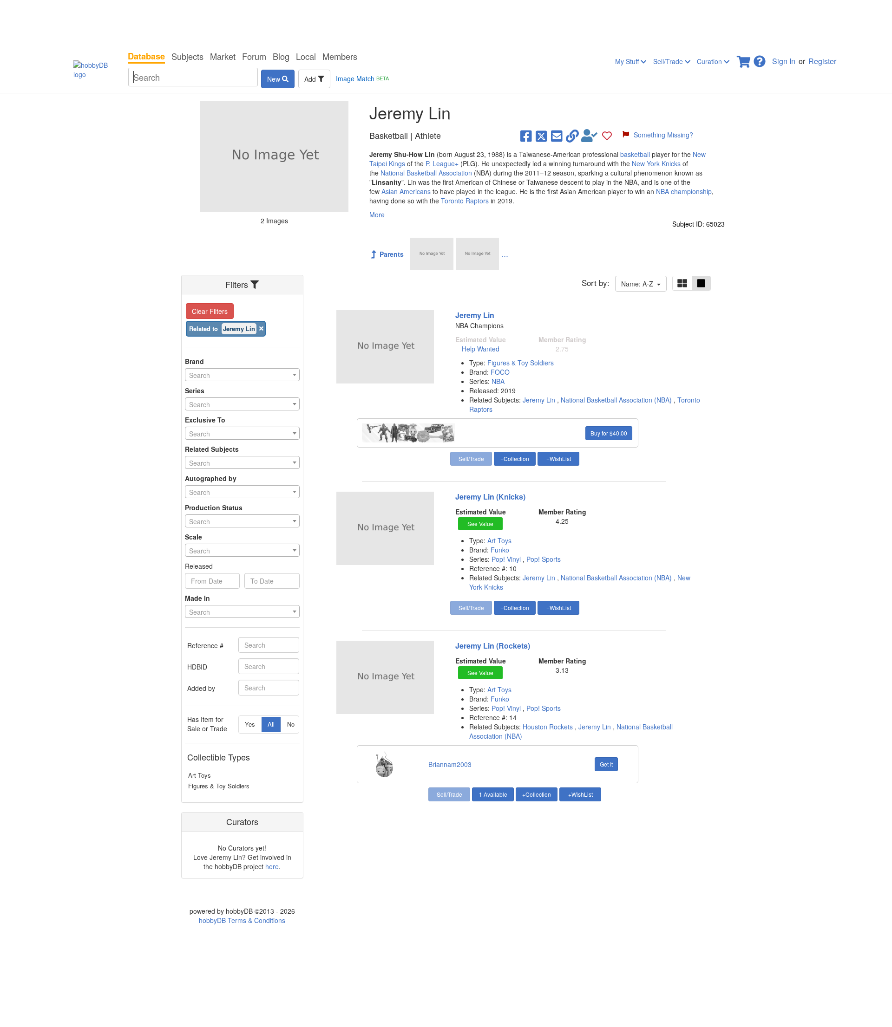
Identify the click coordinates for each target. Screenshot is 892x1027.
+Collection (514, 458)
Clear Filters (210, 311)
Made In (197, 598)
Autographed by (210, 478)
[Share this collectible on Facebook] (526, 135)
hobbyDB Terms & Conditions (242, 920)
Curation (710, 61)
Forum (254, 56)
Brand (194, 361)
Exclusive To (205, 419)
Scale (193, 536)
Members (339, 56)
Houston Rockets (548, 726)
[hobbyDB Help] (760, 58)
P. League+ (442, 163)
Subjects (187, 56)
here (272, 866)
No (291, 724)
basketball (635, 154)
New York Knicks (656, 163)
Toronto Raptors (465, 200)
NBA (498, 381)
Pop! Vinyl (507, 559)
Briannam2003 (450, 764)
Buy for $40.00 (608, 433)
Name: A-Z (639, 283)
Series (194, 390)
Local (306, 56)
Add (311, 79)
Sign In (783, 61)
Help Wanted (480, 348)
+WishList (558, 458)
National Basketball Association (426, 172)
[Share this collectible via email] (557, 135)
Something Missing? (663, 134)
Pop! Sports (543, 559)
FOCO (500, 372)
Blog (281, 56)
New (274, 79)
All (271, 724)
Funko (500, 549)
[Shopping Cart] (744, 58)
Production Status (214, 507)
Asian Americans (406, 191)
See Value (480, 523)
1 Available (493, 794)
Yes (250, 724)
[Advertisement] (446, 23)
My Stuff (628, 61)
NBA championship (684, 191)
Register (822, 61)
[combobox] (242, 374)
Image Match (362, 78)
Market (223, 56)
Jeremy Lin (474, 315)
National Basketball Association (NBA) (616, 399)
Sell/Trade (669, 61)
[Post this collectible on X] (541, 135)
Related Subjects (212, 449)
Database (146, 56)
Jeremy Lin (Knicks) (490, 496)
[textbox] (242, 375)
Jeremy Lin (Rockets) (492, 645)
